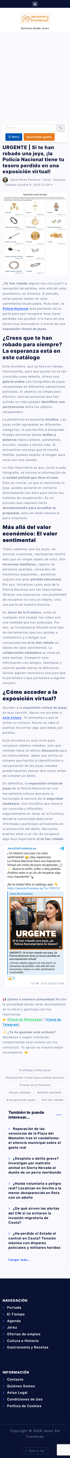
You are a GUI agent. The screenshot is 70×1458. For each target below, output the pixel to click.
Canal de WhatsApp (25, 1019)
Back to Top (37, 1450)
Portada (14, 1307)
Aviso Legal (17, 1393)
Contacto (15, 1379)
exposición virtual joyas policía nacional (36, 1077)
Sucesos (60, 179)
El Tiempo (16, 1314)
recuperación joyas (22, 1099)
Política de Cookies (24, 1406)
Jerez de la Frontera (36, 1084)
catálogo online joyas (36, 1070)
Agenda (14, 1321)
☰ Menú (13, 137)
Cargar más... (19, 1260)
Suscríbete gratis (39, 137)
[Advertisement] (35, 76)
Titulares (10, 184)
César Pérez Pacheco (25, 179)
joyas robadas (21, 1092)
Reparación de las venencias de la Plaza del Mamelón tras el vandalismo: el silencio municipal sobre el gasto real (34, 1138)
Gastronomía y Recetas (28, 1347)
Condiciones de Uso (25, 1399)
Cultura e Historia (23, 1341)
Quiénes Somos (21, 1386)
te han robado (53, 1099)
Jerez (47, 179)
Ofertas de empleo (24, 1334)
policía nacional (50, 1092)
